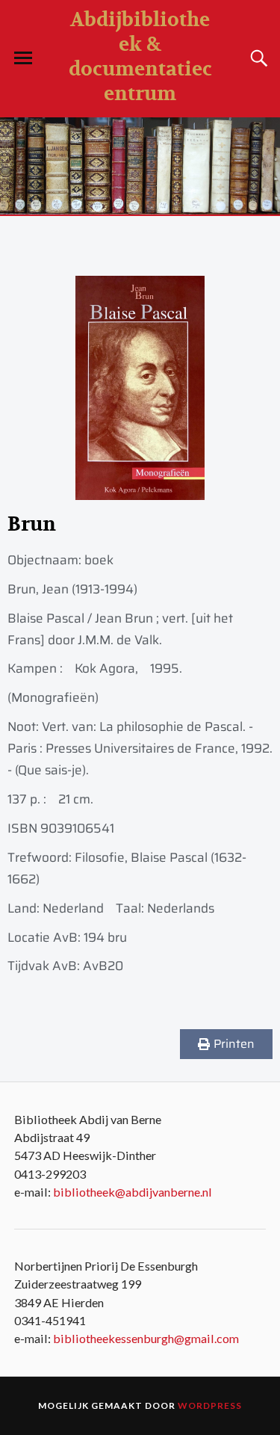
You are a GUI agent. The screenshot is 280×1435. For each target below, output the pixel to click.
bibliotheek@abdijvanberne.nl (132, 1192)
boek (98, 560)
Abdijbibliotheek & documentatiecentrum (140, 56)
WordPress (210, 1405)
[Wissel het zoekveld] (257, 58)
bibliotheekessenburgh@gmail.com (146, 1338)
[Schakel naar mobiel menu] (23, 58)
